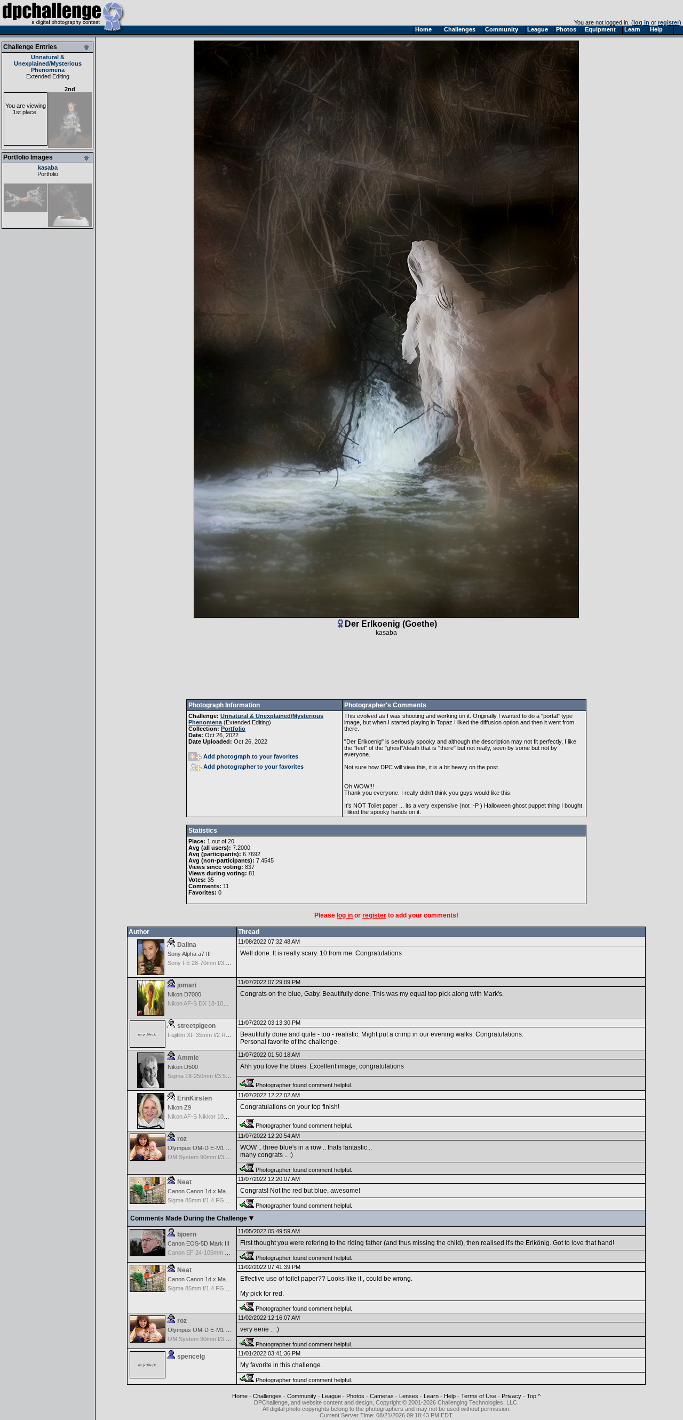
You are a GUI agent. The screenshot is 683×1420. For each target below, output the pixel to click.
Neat (184, 1182)
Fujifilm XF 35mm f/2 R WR (202, 1035)
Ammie (188, 1058)
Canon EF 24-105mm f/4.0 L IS (208, 1252)
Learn (431, 1396)
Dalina (186, 944)
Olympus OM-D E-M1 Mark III (206, 1148)
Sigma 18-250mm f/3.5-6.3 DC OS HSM (219, 1076)
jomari (186, 985)
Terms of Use (478, 1396)
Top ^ (534, 1396)
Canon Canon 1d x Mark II (202, 1191)
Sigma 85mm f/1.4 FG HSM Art (207, 1200)
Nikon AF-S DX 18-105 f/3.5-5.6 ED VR (218, 1003)
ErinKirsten (194, 1098)
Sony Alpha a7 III (189, 954)
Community (301, 1396)
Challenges (267, 1396)
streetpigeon (196, 1026)
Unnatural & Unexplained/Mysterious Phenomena (48, 63)
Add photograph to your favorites (250, 756)
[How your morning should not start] (70, 225)
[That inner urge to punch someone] (25, 209)
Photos (355, 1396)
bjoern (186, 1234)
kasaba (48, 167)
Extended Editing (47, 76)
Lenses (408, 1396)
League (331, 1396)
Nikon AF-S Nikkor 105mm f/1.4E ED (215, 1116)
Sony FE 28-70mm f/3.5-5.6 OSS (210, 963)
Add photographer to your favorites (253, 766)
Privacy (511, 1396)
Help (450, 1396)
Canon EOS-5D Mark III (198, 1243)
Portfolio (47, 174)
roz (182, 1139)
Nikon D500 (183, 1067)
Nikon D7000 (184, 994)
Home (240, 1396)
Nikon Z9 (179, 1107)
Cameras (382, 1396)
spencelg (191, 1356)
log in (641, 22)
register (668, 22)
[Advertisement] (386, 668)
